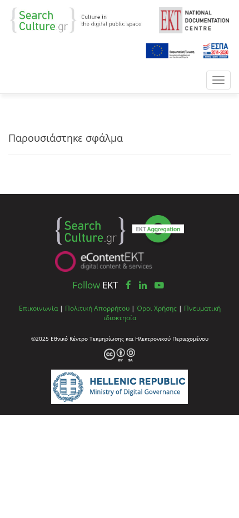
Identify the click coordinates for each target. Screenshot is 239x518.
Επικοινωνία (38, 307)
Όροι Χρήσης (157, 307)
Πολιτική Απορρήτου (97, 307)
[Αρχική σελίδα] (80, 19)
